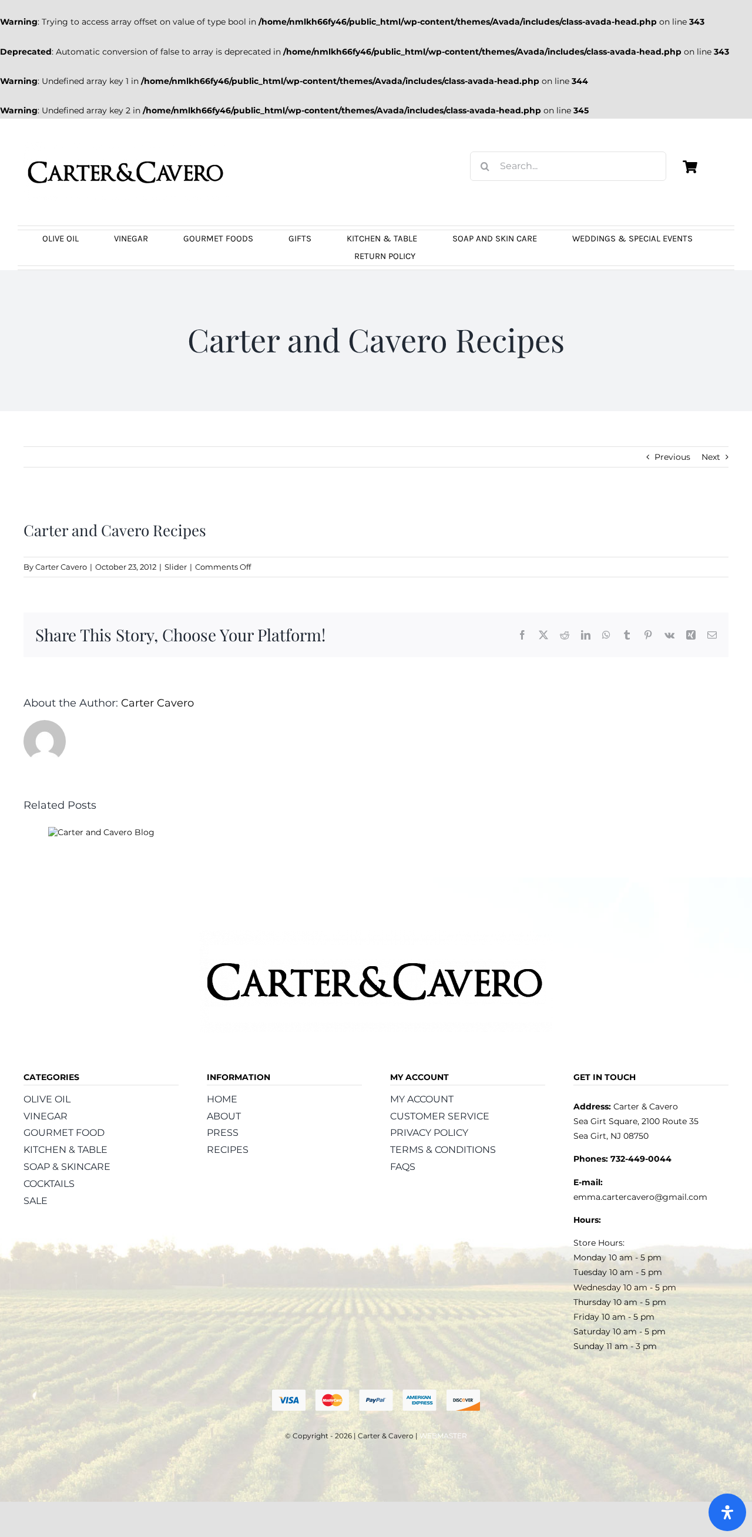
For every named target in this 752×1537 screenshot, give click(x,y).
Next (710, 457)
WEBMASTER (443, 1435)
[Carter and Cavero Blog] (101, 832)
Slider (175, 566)
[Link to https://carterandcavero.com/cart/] (690, 167)
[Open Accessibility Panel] (727, 1512)
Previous (672, 457)
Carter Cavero (61, 566)
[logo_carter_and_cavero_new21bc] (126, 146)
